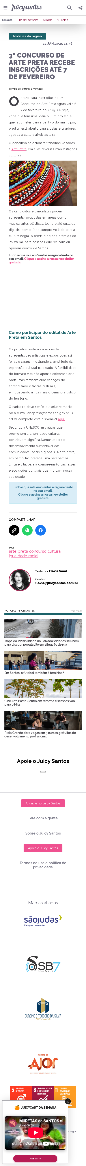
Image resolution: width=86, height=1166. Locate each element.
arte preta (18, 551)
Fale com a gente (43, 818)
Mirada (47, 20)
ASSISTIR (35, 1158)
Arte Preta (18, 149)
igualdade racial (23, 556)
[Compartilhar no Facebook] (40, 530)
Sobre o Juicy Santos (43, 833)
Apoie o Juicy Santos (43, 848)
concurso (38, 551)
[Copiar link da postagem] (14, 530)
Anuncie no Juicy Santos (43, 803)
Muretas (62, 20)
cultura (54, 551)
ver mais (76, 610)
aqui (61, 419)
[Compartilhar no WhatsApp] (27, 530)
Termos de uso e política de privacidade (43, 865)
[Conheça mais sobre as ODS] (43, 1097)
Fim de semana (28, 20)
